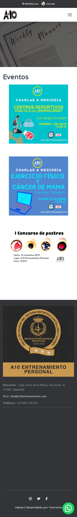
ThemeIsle (55, 507)
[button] (68, 508)
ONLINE (50, 4)
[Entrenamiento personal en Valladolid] (11, 15)
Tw (39, 498)
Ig (30, 498)
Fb (47, 498)
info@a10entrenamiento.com (28, 396)
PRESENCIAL (31, 4)
